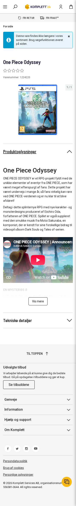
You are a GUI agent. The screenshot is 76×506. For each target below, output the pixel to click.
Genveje (10, 400)
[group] (38, 109)
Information (13, 409)
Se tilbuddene (19, 385)
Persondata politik (15, 461)
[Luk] (68, 36)
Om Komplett (14, 430)
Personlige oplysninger (18, 474)
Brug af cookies (13, 468)
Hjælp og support (17, 420)
